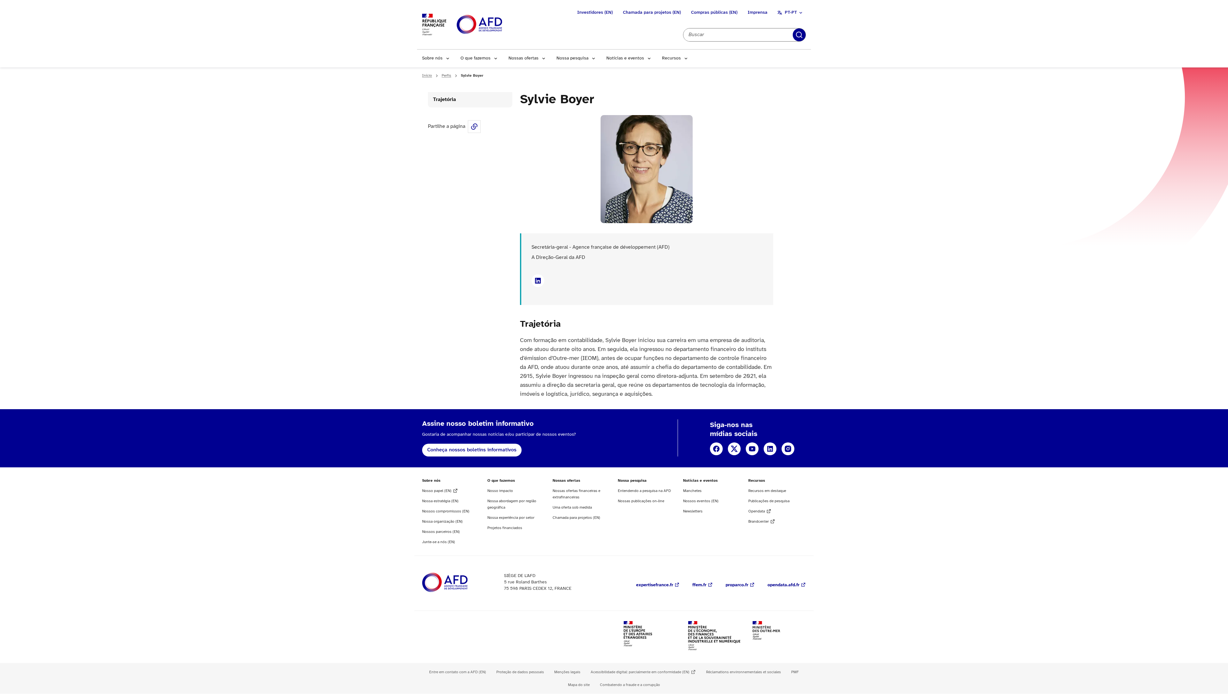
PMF (795, 672)
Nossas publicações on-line (641, 501)
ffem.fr (699, 585)
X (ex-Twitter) (734, 448)
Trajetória (444, 99)
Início (427, 76)
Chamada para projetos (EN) (652, 12)
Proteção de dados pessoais (520, 672)
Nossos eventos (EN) (701, 501)
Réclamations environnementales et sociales (743, 672)
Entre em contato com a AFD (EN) (457, 672)
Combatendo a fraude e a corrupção (630, 685)
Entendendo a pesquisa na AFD (644, 491)
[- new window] (537, 280)
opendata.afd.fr (783, 585)
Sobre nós (432, 58)
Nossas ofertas (523, 58)
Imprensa (757, 12)
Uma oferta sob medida (572, 507)
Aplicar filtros (799, 34)
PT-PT (791, 12)
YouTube (752, 448)
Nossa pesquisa (572, 58)
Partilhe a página (474, 126)
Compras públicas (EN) (714, 12)
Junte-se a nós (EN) (438, 542)
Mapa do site (579, 685)
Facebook (716, 448)
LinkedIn (770, 448)
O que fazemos (475, 58)
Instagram (788, 448)
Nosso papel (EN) (437, 491)
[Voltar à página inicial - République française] (494, 25)
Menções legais (567, 672)
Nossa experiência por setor (510, 518)
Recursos (671, 58)
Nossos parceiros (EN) (441, 532)
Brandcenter (758, 521)
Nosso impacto (500, 491)
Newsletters (693, 511)
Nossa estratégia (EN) (440, 501)
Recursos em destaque (767, 491)
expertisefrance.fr (654, 585)
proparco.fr (737, 585)
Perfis (446, 76)
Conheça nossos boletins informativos (471, 450)
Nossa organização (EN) (442, 521)
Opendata (756, 511)
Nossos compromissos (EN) (445, 511)
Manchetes (692, 491)
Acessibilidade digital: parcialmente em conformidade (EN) (640, 672)
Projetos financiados (504, 528)
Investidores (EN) (595, 12)
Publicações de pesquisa (769, 501)
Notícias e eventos (625, 58)
